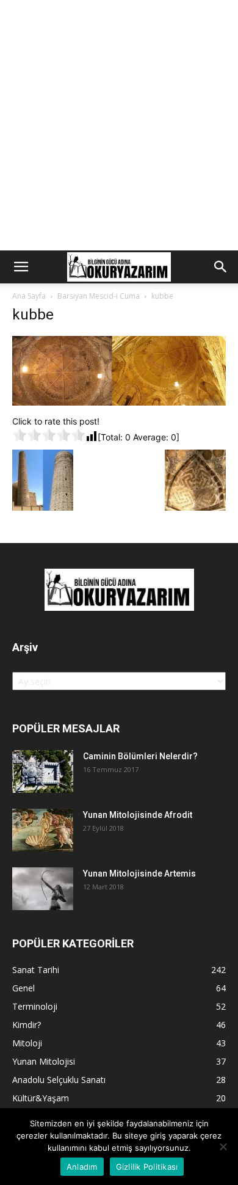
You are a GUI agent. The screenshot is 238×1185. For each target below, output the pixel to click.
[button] (20, 266)
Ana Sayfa (29, 296)
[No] (223, 1146)
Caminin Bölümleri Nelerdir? (140, 756)
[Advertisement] (119, 125)
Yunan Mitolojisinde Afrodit (137, 815)
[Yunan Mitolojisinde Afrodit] (42, 830)
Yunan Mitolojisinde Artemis (139, 873)
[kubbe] (119, 402)
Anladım (82, 1167)
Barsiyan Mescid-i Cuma (98, 296)
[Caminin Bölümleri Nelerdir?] (42, 771)
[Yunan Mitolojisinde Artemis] (42, 888)
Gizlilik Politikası (147, 1167)
